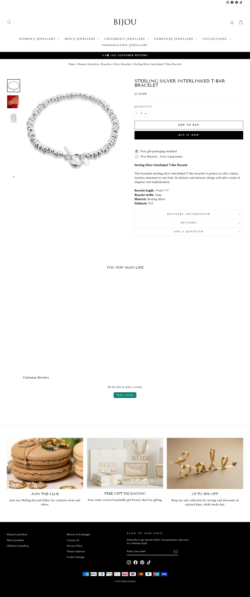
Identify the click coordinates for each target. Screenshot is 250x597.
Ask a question (189, 232)
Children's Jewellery (125, 39)
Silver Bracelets (122, 64)
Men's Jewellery (81, 39)
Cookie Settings (76, 557)
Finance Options (76, 551)
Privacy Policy (74, 546)
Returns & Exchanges (78, 534)
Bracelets (106, 64)
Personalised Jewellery (125, 45)
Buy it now (189, 135)
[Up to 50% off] (205, 463)
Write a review (125, 395)
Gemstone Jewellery (174, 39)
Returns (189, 223)
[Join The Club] (45, 463)
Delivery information (189, 214)
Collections (215, 39)
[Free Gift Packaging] (125, 463)
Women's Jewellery (38, 39)
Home (72, 64)
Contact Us (73, 540)
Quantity (143, 107)
